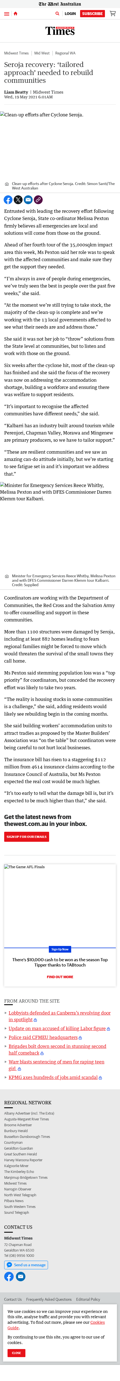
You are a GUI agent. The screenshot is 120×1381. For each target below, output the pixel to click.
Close (16, 1353)
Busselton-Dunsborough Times (27, 1137)
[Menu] (6, 13)
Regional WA (65, 53)
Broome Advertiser (18, 1125)
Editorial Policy (88, 1299)
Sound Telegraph (16, 1212)
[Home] (15, 13)
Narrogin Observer (17, 1189)
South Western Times (19, 1207)
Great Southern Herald (20, 1154)
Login (70, 13)
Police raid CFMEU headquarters (43, 1037)
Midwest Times (16, 53)
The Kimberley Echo (19, 1172)
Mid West (42, 53)
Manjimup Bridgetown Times (25, 1177)
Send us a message (29, 1265)
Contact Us (13, 1299)
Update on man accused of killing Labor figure (57, 1028)
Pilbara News (13, 1201)
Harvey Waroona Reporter (23, 1160)
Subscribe (92, 13)
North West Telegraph (20, 1195)
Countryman (13, 1142)
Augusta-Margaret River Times (26, 1119)
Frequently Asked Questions (49, 1299)
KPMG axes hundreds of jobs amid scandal (53, 1077)
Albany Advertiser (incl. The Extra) (29, 1113)
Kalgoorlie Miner (16, 1166)
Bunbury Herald (16, 1131)
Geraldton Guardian (18, 1148)
